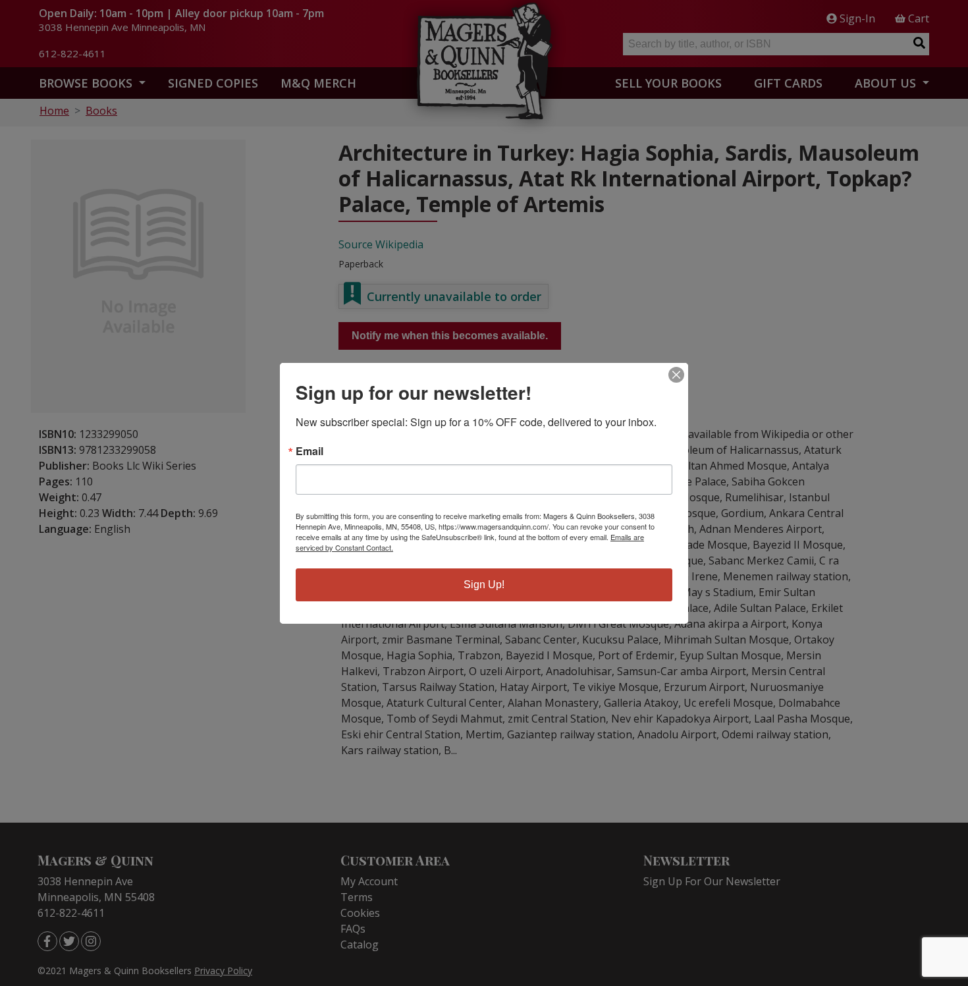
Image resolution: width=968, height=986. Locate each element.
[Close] (676, 375)
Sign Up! (484, 584)
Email (309, 451)
